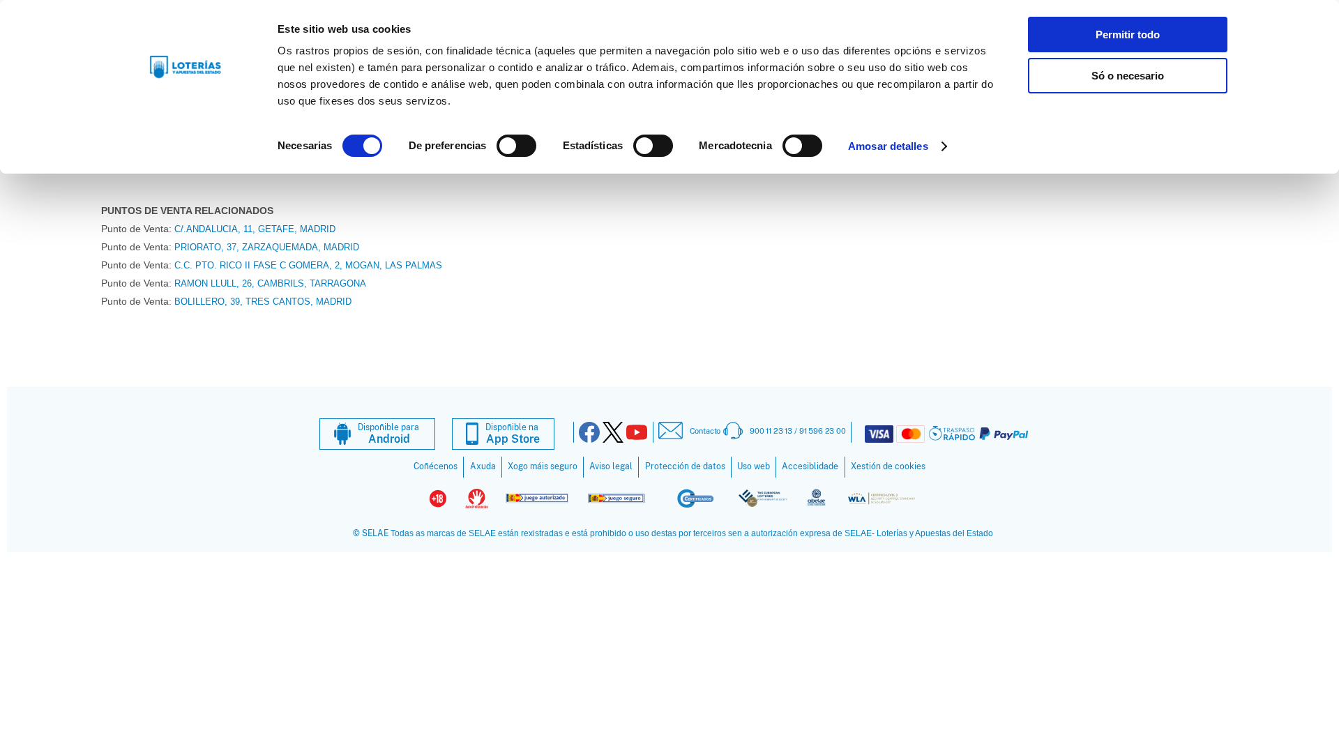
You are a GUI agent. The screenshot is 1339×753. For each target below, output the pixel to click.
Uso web (753, 466)
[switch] (516, 146)
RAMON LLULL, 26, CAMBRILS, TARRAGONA (270, 283)
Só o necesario (1127, 76)
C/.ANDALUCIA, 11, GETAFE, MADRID (254, 229)
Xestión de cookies (888, 466)
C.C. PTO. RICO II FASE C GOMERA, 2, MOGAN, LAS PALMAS (308, 265)
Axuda (483, 466)
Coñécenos (435, 466)
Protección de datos (685, 466)
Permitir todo (1128, 34)
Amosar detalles (888, 146)
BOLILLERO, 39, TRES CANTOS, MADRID (262, 301)
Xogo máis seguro (542, 466)
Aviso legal (611, 466)
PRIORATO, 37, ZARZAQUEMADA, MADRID (266, 247)
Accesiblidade (810, 466)
